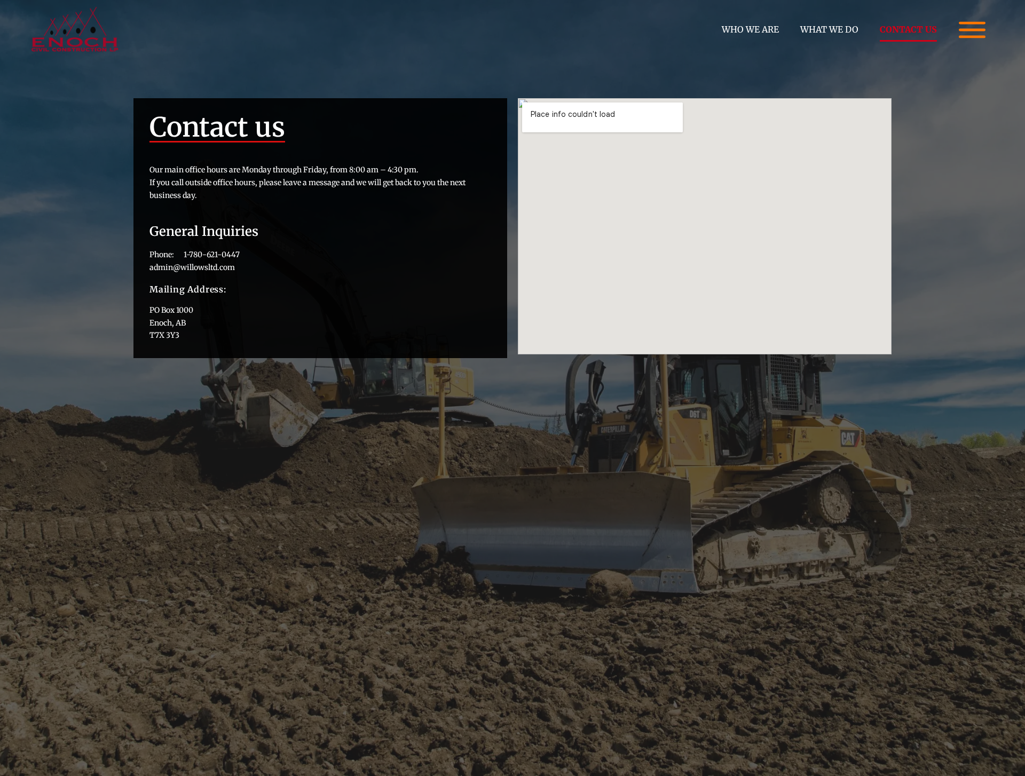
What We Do (829, 29)
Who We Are (750, 29)
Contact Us (908, 29)
